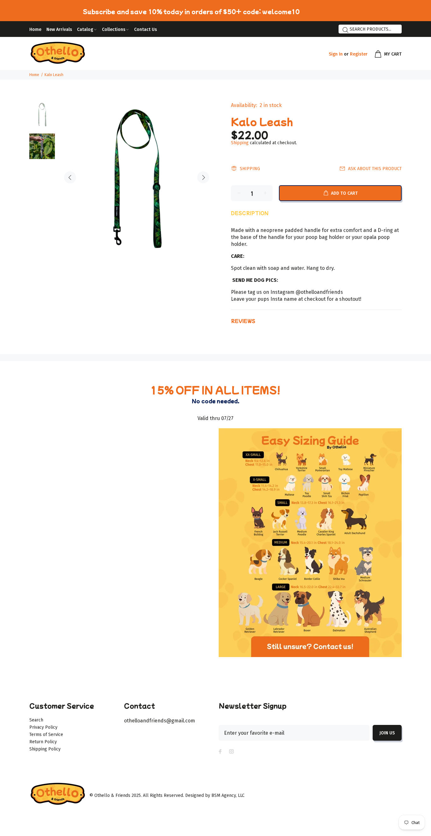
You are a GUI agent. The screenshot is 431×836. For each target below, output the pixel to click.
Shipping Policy (45, 749)
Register (359, 54)
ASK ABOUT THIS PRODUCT (375, 168)
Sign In (336, 54)
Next (203, 177)
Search (36, 720)
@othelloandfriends (319, 292)
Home (34, 75)
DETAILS (316, 11)
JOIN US (387, 733)
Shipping (240, 142)
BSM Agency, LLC (228, 795)
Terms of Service (46, 734)
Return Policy (43, 741)
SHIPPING (250, 168)
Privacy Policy (43, 727)
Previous (70, 177)
